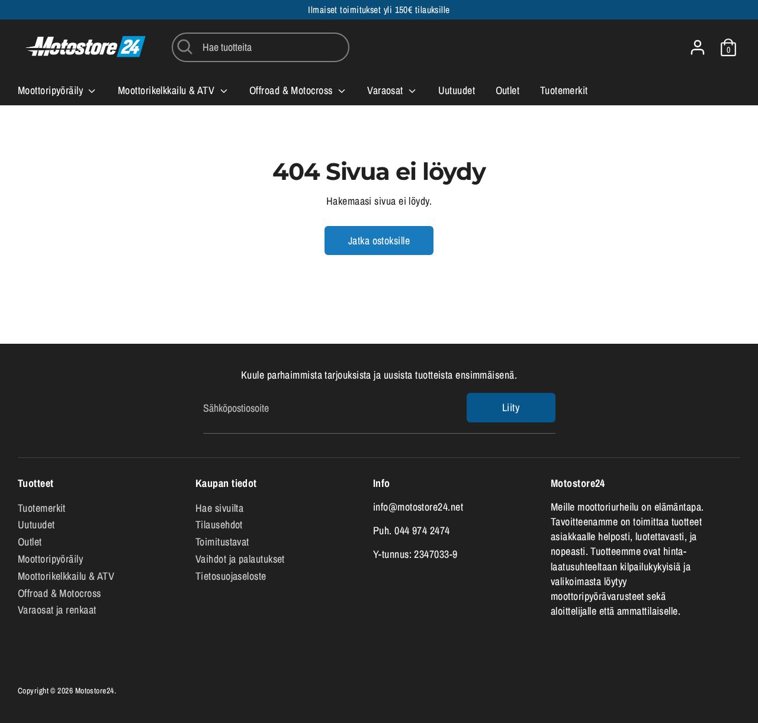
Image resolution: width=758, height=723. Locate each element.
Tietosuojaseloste (230, 576)
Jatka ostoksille (379, 240)
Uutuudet (457, 90)
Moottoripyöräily (52, 90)
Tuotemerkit (564, 90)
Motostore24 (94, 690)
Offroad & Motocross (292, 90)
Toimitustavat (222, 541)
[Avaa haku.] (185, 47)
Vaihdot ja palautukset (240, 558)
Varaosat (386, 90)
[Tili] (697, 47)
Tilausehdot (219, 524)
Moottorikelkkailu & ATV (167, 90)
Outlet (508, 90)
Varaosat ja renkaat (57, 609)
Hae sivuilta (219, 508)
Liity (510, 407)
